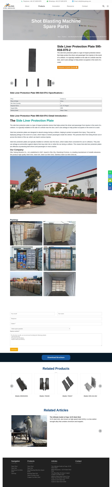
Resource (70, 6)
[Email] (110, 175)
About (27, 6)
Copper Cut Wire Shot (33, 477)
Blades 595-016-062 (90, 396)
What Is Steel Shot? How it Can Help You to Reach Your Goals (60, 477)
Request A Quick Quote (66, 67)
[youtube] (110, 179)
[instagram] (110, 183)
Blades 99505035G (21, 396)
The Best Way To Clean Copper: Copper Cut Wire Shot (60, 473)
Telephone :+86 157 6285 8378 (32, 1)
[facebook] (110, 187)
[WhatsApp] (110, 171)
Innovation (56, 6)
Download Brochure (56, 357)
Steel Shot (14, 466)
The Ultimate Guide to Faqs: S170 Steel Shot (65, 417)
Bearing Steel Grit (32, 473)
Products (41, 6)
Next (53, 83)
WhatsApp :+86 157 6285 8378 (57, 1)
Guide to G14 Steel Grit (58, 480)
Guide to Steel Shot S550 (58, 481)
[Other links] (107, 6)
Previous (11, 83)
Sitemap (13, 473)
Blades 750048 (44, 396)
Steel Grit (14, 468)
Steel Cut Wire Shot (33, 475)
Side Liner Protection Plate (35, 120)
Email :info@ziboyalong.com (82, 1)
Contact (85, 6)
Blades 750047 (67, 396)
